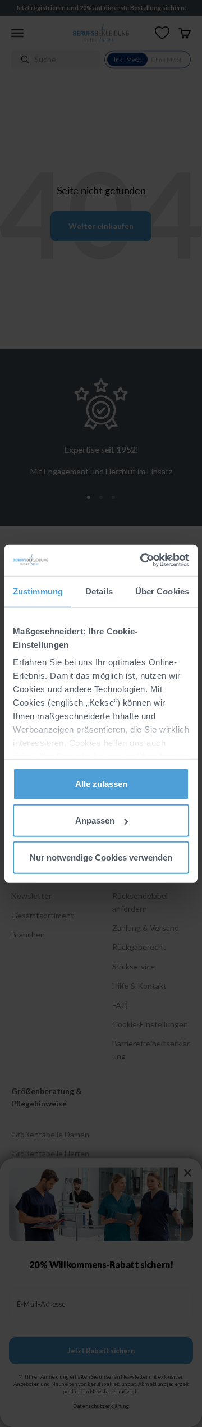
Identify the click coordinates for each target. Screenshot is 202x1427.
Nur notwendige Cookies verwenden (101, 857)
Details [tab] (99, 591)
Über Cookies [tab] (162, 591)
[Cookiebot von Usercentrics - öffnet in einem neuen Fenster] (142, 560)
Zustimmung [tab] (38, 591)
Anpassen (94, 820)
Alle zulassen (101, 783)
